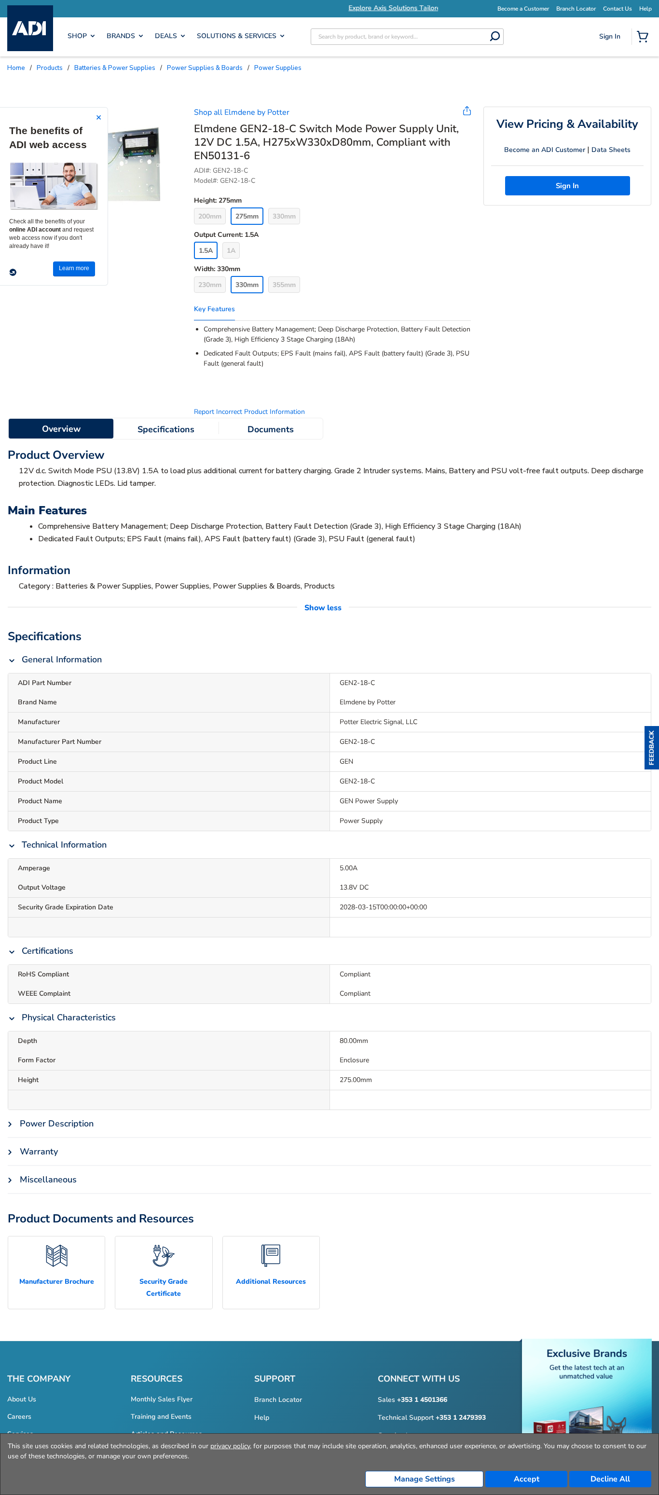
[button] (652, 747)
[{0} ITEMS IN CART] (644, 37)
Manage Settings (424, 1479)
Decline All (610, 1479)
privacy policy (230, 1446)
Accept (526, 1479)
